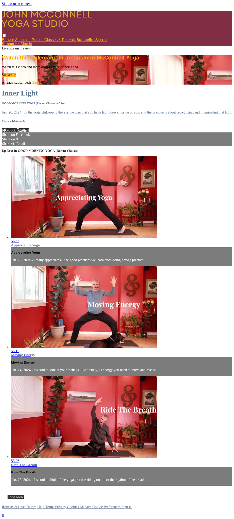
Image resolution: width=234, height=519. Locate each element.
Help (41, 507)
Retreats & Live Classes (19, 507)
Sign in (101, 40)
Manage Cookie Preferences (100, 507)
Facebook (9, 130)
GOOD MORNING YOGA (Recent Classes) (29, 103)
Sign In (26, 44)
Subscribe (9, 75)
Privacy (61, 507)
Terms (50, 507)
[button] (4, 35)
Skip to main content (17, 4)
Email (25, 130)
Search (21, 40)
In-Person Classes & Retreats (52, 40)
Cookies (73, 507)
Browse (8, 40)
